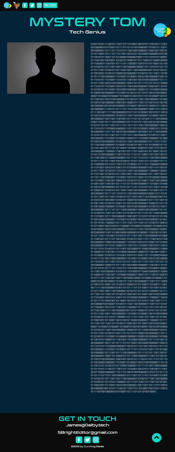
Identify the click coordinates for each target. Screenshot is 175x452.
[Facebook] (25, 5)
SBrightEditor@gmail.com (87, 432)
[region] (129, 225)
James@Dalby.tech (87, 425)
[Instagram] (39, 5)
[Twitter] (32, 5)
